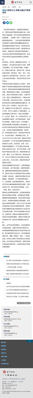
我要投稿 (3, 349)
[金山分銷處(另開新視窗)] (17, 326)
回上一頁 (21, 303)
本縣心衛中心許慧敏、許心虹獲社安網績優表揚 (18, 296)
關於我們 (3, 342)
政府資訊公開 (5, 363)
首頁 (9, 7)
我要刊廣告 (4, 356)
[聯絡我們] (13, 375)
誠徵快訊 (8, 283)
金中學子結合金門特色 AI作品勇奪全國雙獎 (18, 286)
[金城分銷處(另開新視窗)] (17, 312)
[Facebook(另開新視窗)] (6, 375)
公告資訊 (3, 360)
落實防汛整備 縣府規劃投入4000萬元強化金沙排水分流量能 (18, 263)
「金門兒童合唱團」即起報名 (14, 267)
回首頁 (27, 303)
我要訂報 (3, 353)
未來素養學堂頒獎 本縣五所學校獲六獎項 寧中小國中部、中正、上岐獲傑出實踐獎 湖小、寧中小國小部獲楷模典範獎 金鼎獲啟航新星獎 (18, 293)
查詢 (30, 2)
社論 (19, 7)
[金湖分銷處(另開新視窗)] (20, 319)
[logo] (16, 2)
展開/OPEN (30, 341)
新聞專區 (14, 7)
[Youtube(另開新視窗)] (11, 375)
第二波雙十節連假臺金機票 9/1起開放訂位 (17, 260)
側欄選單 (2, 2)
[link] (4, 22)
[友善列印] (16, 375)
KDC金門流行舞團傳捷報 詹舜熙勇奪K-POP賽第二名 (18, 290)
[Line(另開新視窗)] (8, 375)
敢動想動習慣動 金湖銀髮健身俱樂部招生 (17, 270)
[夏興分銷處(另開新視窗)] (16, 333)
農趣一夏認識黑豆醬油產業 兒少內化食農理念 (18, 274)
